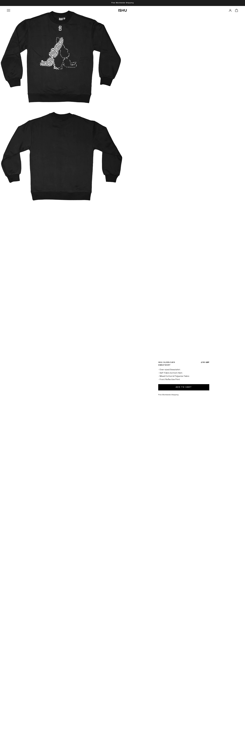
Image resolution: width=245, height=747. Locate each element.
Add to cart (184, 387)
